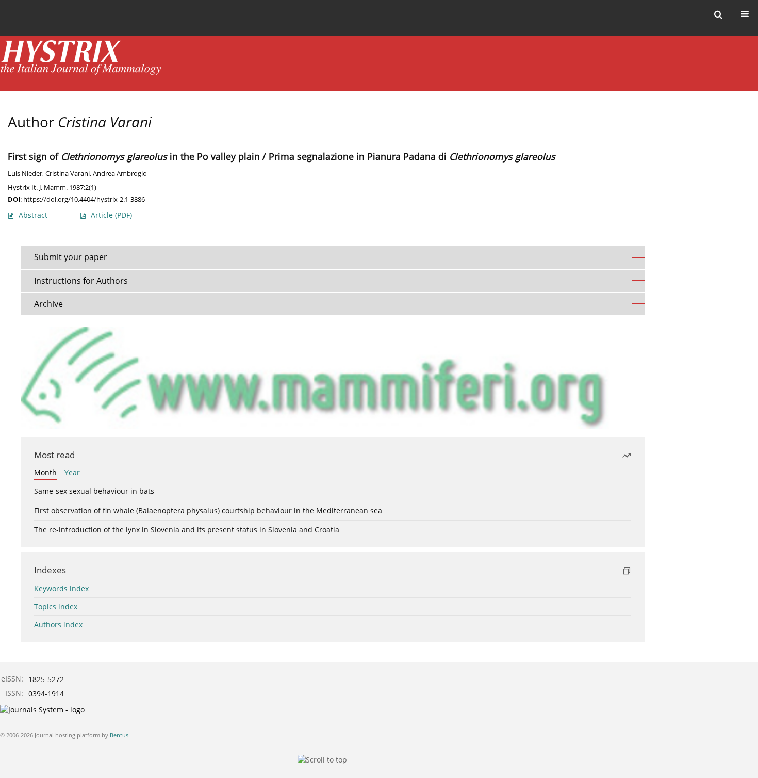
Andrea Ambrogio (120, 173)
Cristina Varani (67, 173)
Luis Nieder (25, 173)
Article (111, 215)
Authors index (58, 624)
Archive (48, 304)
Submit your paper (70, 257)
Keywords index (61, 588)
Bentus (119, 735)
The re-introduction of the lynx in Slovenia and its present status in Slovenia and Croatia (186, 529)
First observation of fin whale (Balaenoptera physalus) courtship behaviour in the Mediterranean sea (208, 510)
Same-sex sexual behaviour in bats (94, 491)
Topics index (55, 606)
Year (72, 472)
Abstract (33, 215)
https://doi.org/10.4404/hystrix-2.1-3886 (84, 199)
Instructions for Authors (81, 280)
